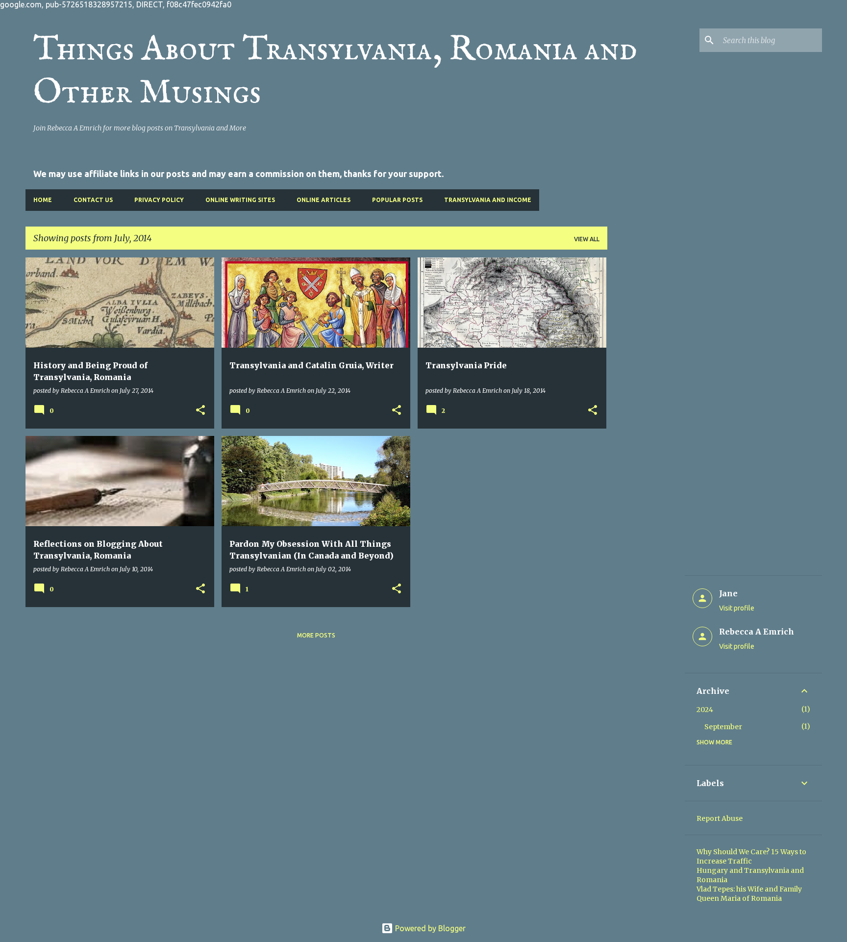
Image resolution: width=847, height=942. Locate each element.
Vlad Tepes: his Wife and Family (749, 889)
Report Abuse (720, 818)
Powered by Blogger (429, 928)
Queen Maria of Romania (739, 898)
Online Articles (323, 200)
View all (586, 239)
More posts (316, 635)
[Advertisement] (646, 404)
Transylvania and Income (487, 200)
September (723, 726)
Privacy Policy (159, 200)
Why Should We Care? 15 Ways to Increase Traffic (751, 856)
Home (42, 200)
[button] (200, 410)
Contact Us (93, 200)
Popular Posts (397, 200)
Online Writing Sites (240, 200)
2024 (705, 709)
